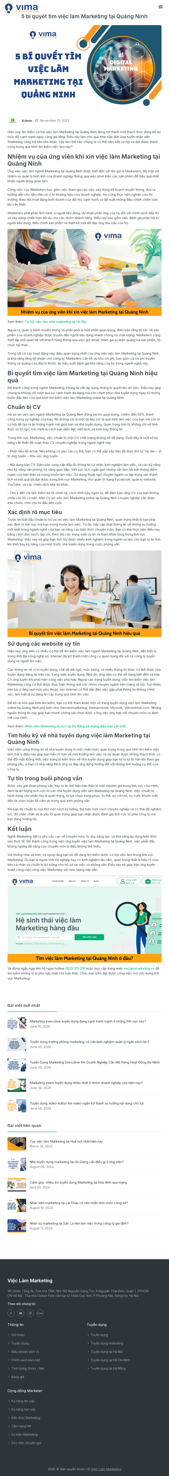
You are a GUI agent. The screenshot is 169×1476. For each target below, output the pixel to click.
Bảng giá (17, 1377)
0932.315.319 (75, 968)
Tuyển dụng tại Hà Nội (106, 1351)
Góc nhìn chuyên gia (26, 1443)
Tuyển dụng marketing (106, 1343)
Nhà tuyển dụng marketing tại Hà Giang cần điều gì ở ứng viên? (77, 1162)
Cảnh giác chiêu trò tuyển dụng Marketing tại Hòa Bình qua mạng (78, 1182)
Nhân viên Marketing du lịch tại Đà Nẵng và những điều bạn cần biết (75, 726)
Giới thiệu (17, 1335)
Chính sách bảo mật (25, 1360)
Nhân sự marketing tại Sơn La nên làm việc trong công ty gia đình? (79, 1223)
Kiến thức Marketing (25, 1418)
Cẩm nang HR (21, 1426)
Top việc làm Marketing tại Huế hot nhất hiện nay (66, 1141)
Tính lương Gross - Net (27, 1368)
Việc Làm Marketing (106, 1469)
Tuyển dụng (20, 1343)
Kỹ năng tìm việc (23, 1401)
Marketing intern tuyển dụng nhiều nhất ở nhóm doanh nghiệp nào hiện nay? (86, 1083)
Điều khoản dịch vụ (25, 1351)
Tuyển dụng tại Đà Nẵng (108, 1368)
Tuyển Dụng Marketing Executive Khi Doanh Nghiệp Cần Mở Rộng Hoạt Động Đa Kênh (95, 1062)
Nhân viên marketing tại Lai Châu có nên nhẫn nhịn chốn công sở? (79, 1203)
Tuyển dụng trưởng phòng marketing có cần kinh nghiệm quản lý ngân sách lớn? (89, 1042)
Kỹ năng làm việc (23, 1409)
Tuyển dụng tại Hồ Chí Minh (110, 1360)
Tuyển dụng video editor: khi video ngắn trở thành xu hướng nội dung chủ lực (87, 1103)
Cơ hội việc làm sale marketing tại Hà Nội (55, 322)
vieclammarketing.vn (138, 968)
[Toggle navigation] (160, 7)
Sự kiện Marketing (24, 1434)
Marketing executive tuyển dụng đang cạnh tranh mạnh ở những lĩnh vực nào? (88, 1021)
